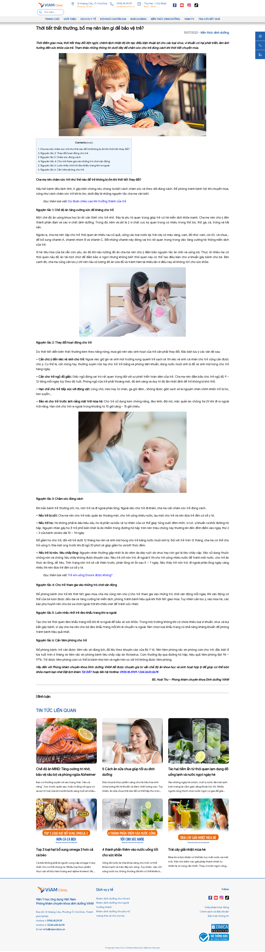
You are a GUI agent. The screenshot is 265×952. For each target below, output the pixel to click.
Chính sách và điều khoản (214, 911)
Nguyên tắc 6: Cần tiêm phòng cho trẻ (61, 169)
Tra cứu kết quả (209, 19)
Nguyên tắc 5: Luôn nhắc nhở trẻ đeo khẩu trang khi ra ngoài (74, 165)
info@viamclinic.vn (126, 6)
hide (89, 142)
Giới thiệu (70, 19)
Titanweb (156, 948)
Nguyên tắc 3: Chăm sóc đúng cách (59, 157)
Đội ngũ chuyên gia (113, 19)
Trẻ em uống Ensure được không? (90, 575)
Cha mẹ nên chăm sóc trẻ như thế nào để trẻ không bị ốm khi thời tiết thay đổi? (84, 149)
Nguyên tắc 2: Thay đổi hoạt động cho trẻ (63, 153)
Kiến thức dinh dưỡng (165, 19)
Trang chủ (52, 19)
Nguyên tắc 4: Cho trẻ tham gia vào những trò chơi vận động (74, 161)
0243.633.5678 (56, 925)
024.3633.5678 (148, 672)
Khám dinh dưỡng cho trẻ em (113, 898)
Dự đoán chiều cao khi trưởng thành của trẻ (97, 201)
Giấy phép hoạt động (217, 907)
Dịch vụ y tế (88, 19)
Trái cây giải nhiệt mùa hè (187, 850)
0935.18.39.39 (124, 3)
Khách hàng (139, 19)
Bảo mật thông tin (218, 916)
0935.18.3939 (128, 672)
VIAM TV (189, 19)
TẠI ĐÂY (86, 672)
